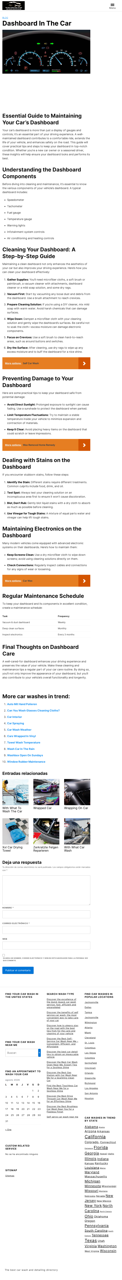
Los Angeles (91, 1088)
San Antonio (91, 1093)
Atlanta (89, 1027)
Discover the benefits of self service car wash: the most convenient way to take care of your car (62, 1016)
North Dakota (106, 1211)
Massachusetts (96, 1176)
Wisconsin (108, 1251)
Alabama (91, 1127)
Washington (107, 1246)
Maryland (92, 1172)
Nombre (8, 907)
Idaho (111, 1154)
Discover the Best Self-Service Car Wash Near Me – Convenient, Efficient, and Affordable (62, 1042)
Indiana (103, 1159)
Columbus (90, 1047)
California (95, 1136)
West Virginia (92, 1251)
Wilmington (91, 1022)
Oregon (90, 1221)
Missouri (91, 1191)
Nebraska (90, 1196)
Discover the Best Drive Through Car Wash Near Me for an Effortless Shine (62, 1099)
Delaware (89, 1148)
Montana (103, 1191)
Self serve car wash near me (62, 1116)
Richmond (90, 1083)
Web (4, 939)
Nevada (100, 1196)
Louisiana (92, 1167)
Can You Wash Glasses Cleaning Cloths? (33, 710)
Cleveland (90, 1037)
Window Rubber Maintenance (26, 761)
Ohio (89, 1216)
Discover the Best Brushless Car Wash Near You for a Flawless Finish (62, 1109)
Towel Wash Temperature (23, 742)
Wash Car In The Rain (21, 748)
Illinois (91, 1158)
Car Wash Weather (19, 729)
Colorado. (92, 1142)
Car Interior (14, 716)
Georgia (92, 1153)
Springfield (91, 1063)
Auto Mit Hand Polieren (22, 704)
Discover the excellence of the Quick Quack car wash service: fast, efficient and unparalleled (61, 1003)
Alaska (102, 1127)
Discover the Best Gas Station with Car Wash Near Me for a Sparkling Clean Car (62, 1076)
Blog (5, 17)
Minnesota (93, 1186)
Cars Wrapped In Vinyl (21, 736)
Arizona (90, 1131)
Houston (89, 1098)
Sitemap (9, 1175)
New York (93, 1205)
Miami (88, 1032)
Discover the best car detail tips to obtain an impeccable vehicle (63, 1054)
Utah (101, 1241)
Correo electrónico (16, 923)
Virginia (91, 1246)
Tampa (88, 1012)
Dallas (88, 1007)
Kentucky (101, 1163)
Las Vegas (90, 1053)
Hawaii (103, 1154)
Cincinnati (90, 1068)
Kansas (89, 1163)
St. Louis (89, 1042)
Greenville (90, 1078)
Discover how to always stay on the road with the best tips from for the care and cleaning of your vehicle (62, 1029)
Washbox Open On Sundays (25, 755)
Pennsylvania (97, 1225)
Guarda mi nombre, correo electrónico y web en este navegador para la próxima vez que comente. (45, 959)
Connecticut (108, 1142)
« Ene (8, 1129)
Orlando (89, 1073)
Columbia (90, 1058)
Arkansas (103, 1131)
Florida (101, 1147)
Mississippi (109, 1186)
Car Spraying (15, 723)
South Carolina (96, 1230)
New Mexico (104, 1201)
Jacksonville (91, 1002)
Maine (103, 1168)
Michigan (92, 1181)
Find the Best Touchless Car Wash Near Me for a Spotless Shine (62, 1088)
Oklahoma (101, 1216)
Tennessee (100, 1235)
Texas (91, 1240)
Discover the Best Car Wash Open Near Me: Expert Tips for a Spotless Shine (62, 1065)
